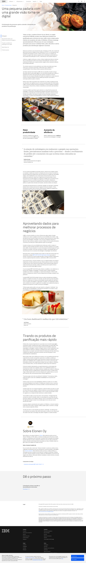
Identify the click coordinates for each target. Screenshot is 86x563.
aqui (62, 558)
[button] (81, 1)
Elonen (41, 435)
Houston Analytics (29, 450)
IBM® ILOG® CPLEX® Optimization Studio (41, 255)
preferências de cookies (29, 557)
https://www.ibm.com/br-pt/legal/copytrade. (46, 511)
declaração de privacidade (37, 559)
